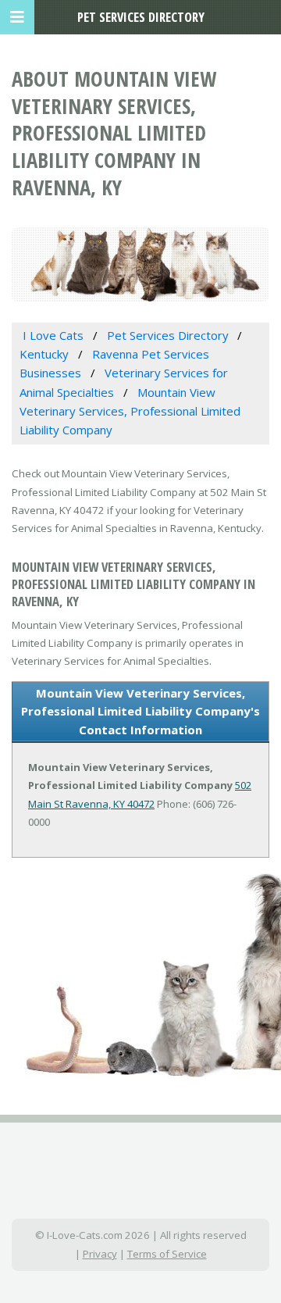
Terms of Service (167, 1254)
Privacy (100, 1254)
